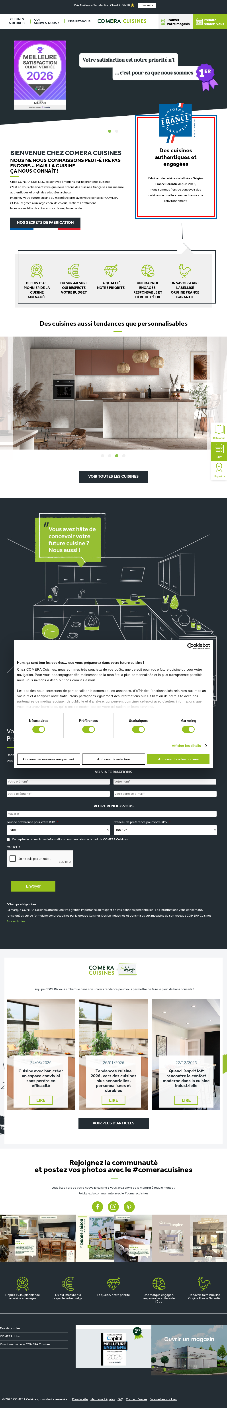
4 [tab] (124, 455)
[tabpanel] (113, 77)
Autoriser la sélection (113, 759)
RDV (219, 457)
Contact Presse (136, 1399)
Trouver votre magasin (178, 22)
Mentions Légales (102, 1399)
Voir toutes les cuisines (113, 477)
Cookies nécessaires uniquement (48, 759)
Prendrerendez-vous (214, 22)
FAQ (120, 1399)
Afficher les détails (186, 746)
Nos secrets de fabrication (45, 223)
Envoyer (33, 886)
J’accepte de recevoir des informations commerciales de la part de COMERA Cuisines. (70, 839)
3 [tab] (117, 455)
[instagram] (113, 1238)
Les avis (147, 5)
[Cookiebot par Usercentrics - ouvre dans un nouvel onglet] (190, 646)
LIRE (40, 1100)
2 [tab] (117, 131)
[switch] (88, 729)
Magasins (219, 476)
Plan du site (80, 1399)
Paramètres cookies (163, 1399)
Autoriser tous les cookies (178, 759)
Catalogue (219, 438)
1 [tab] (110, 131)
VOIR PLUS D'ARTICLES (114, 1124)
